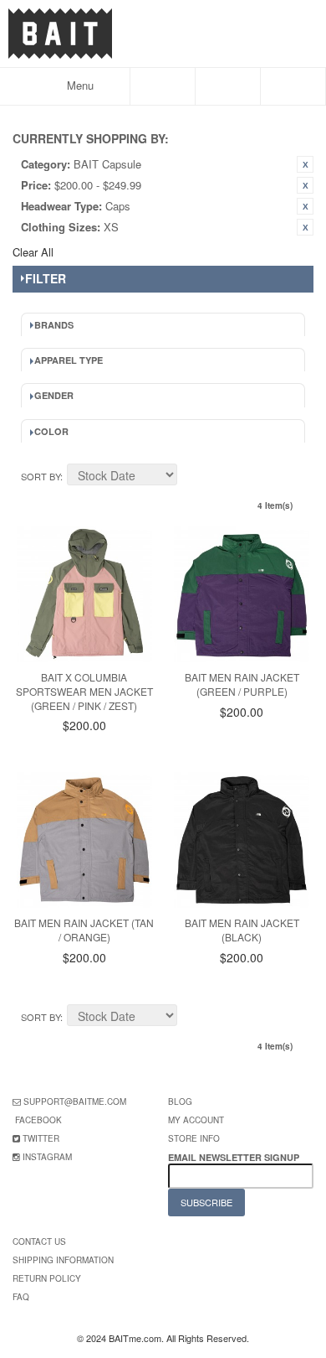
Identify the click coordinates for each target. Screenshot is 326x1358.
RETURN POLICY (47, 1278)
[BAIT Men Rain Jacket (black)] (241, 840)
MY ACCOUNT (196, 1120)
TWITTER (41, 1138)
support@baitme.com (74, 1101)
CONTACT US (39, 1241)
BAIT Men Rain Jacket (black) (242, 929)
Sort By (40, 476)
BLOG (180, 1101)
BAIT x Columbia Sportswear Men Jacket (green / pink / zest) (84, 691)
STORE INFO (194, 1138)
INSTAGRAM (47, 1157)
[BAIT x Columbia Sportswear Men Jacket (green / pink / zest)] (84, 594)
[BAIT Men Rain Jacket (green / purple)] (241, 594)
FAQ (21, 1297)
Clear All (33, 252)
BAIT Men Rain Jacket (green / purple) (242, 684)
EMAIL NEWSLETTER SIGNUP (235, 1157)
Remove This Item (305, 164)
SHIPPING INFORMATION (63, 1260)
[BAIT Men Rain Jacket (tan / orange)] (84, 840)
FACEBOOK (38, 1120)
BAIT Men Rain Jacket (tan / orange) (84, 929)
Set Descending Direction (192, 477)
